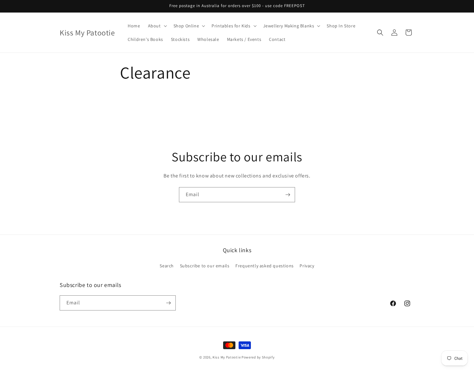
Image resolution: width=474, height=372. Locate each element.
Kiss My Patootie (226, 357)
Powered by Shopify (258, 357)
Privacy (307, 266)
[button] (157, 26)
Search (167, 266)
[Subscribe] (288, 194)
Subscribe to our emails (205, 266)
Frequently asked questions (264, 266)
